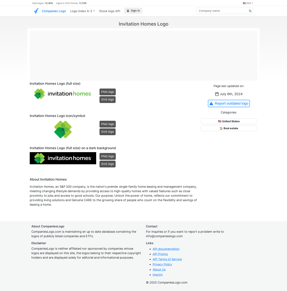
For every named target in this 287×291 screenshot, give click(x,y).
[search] (248, 11)
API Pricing (160, 254)
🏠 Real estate (229, 128)
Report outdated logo (231, 103)
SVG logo (107, 99)
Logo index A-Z (81, 11)
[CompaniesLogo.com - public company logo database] (36, 11)
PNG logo (107, 92)
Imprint (158, 274)
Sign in (135, 10)
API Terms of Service (167, 259)
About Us (159, 269)
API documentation (166, 249)
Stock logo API (109, 11)
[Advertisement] (143, 54)
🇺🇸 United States (229, 121)
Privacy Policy (162, 264)
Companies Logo (54, 11)
